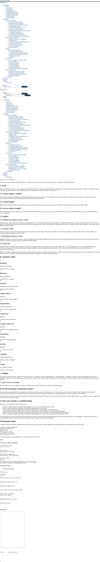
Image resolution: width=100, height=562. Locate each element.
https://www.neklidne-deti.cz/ (7, 496)
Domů (1, 179)
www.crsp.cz (3, 447)
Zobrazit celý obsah (5, 0)
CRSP (5, 552)
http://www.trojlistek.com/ (6, 483)
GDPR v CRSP (3, 506)
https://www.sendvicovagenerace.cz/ (9, 504)
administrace (97, 549)
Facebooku (10, 472)
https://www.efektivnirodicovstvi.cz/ (9, 487)
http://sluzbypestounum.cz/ (6, 491)
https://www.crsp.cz (16, 189)
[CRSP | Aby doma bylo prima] (3, 2)
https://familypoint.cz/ (5, 500)
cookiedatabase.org (27, 437)
